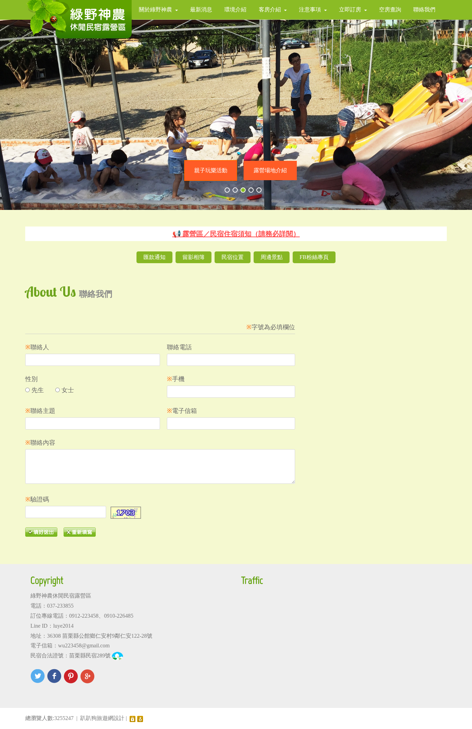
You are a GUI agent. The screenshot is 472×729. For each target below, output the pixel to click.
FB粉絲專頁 (314, 257)
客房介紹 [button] (270, 9)
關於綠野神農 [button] (155, 9)
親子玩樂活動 (210, 170)
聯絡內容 (40, 442)
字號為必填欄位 (270, 327)
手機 (176, 379)
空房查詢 (390, 9)
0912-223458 (83, 616)
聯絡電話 (179, 347)
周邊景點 (272, 257)
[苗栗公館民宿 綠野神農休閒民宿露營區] (78, 19)
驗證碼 (37, 499)
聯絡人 (37, 347)
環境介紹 (235, 9)
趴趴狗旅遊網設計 (102, 718)
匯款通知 (154, 257)
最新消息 (201, 9)
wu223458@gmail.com (84, 645)
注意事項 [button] (310, 9)
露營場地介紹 (270, 170)
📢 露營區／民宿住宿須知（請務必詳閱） (236, 233)
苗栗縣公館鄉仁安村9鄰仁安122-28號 (107, 636)
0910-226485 (118, 616)
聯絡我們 (424, 9)
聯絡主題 (40, 410)
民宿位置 (232, 257)
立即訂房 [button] (350, 9)
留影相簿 (193, 257)
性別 (31, 379)
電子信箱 (182, 410)
